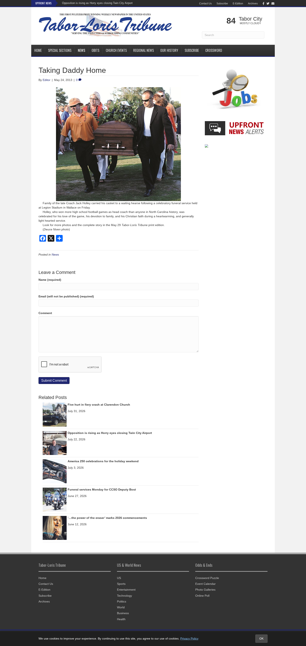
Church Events (116, 50)
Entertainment (126, 589)
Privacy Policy (189, 638)
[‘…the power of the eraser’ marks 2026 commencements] (55, 527)
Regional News (143, 50)
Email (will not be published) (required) (66, 296)
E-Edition (238, 3)
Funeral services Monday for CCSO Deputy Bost (102, 489)
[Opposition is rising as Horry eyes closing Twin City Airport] (55, 443)
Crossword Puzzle (207, 578)
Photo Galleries (205, 589)
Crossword (213, 50)
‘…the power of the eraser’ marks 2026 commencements (107, 517)
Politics (121, 601)
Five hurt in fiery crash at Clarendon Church (99, 404)
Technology (124, 595)
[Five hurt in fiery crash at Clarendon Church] (55, 414)
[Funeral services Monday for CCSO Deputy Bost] (55, 499)
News (81, 50)
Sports (121, 583)
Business (123, 613)
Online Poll (202, 595)
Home (38, 50)
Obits (95, 50)
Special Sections (59, 50)
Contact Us (205, 3)
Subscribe (222, 3)
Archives (253, 3)
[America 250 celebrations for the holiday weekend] (55, 471)
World (121, 607)
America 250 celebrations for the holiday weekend (103, 461)
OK (261, 638)
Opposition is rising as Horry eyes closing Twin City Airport (97, 3)
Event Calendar (205, 583)
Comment (45, 313)
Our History (169, 50)
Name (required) (50, 279)
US (119, 578)
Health (121, 619)
